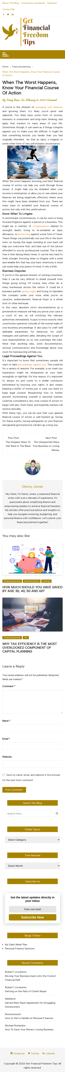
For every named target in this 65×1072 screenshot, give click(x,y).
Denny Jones (13, 100)
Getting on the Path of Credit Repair (26, 991)
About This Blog (10, 3)
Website (7, 756)
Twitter (34, 1053)
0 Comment (51, 100)
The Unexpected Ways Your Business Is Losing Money (45, 446)
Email (6, 738)
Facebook (19, 1053)
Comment (8, 686)
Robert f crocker (14, 971)
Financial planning (12, 581)
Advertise (52, 3)
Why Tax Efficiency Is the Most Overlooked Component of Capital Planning (29, 647)
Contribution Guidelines (33, 3)
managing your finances (49, 107)
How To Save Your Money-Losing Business (29, 1029)
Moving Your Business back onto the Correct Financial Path (30, 978)
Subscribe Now (32, 917)
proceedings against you (32, 364)
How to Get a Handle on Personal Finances (29, 1018)
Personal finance (31, 581)
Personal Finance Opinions (20, 948)
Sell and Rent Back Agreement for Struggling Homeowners (30, 1004)
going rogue (29, 291)
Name (6, 720)
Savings (46, 581)
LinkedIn (50, 1053)
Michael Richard (14, 1025)
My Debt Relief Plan (16, 944)
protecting (24, 234)
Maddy (9, 998)
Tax (25, 638)
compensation (41, 226)
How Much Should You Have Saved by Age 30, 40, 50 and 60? (32, 589)
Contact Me (8, 9)
